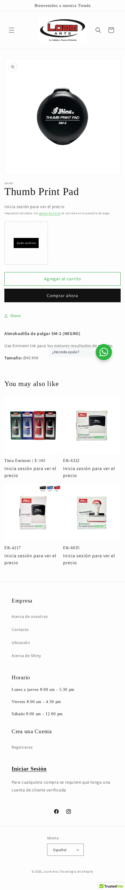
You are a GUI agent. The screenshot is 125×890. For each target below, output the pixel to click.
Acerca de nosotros (30, 616)
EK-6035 (71, 547)
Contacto (20, 629)
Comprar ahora (62, 295)
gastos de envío (50, 213)
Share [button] (15, 315)
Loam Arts (51, 871)
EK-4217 (12, 547)
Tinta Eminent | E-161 (25, 460)
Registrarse (22, 747)
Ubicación (21, 642)
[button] (11, 30)
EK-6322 (71, 460)
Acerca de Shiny (26, 655)
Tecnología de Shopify (76, 871)
